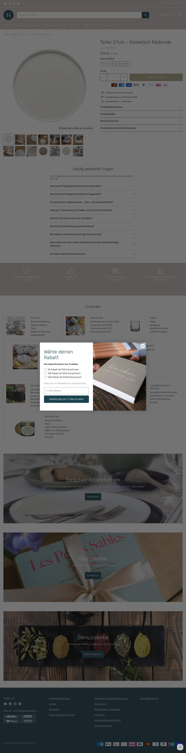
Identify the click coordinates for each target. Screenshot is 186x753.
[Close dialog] (142, 346)
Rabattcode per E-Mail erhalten (66, 399)
